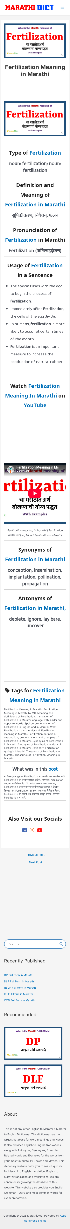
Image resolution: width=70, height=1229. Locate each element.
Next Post (35, 862)
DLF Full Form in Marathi (19, 981)
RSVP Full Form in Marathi (20, 987)
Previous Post (35, 854)
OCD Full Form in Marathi (19, 1000)
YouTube (35, 405)
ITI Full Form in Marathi (18, 994)
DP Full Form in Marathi (18, 975)
